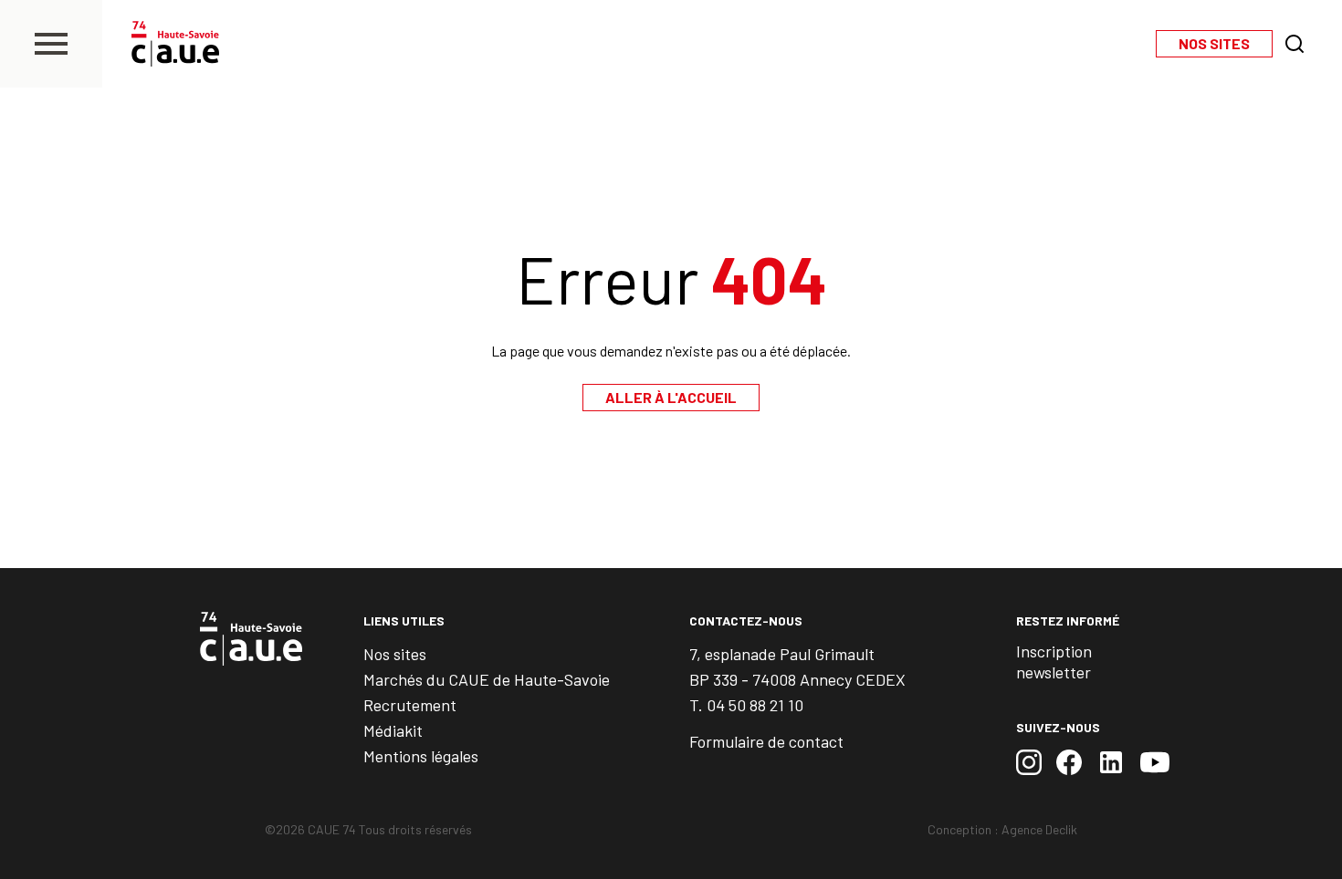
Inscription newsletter (1054, 661)
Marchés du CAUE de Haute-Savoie (486, 679)
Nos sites (394, 654)
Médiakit (393, 730)
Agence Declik (1039, 829)
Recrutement (409, 705)
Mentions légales (420, 756)
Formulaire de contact (766, 741)
